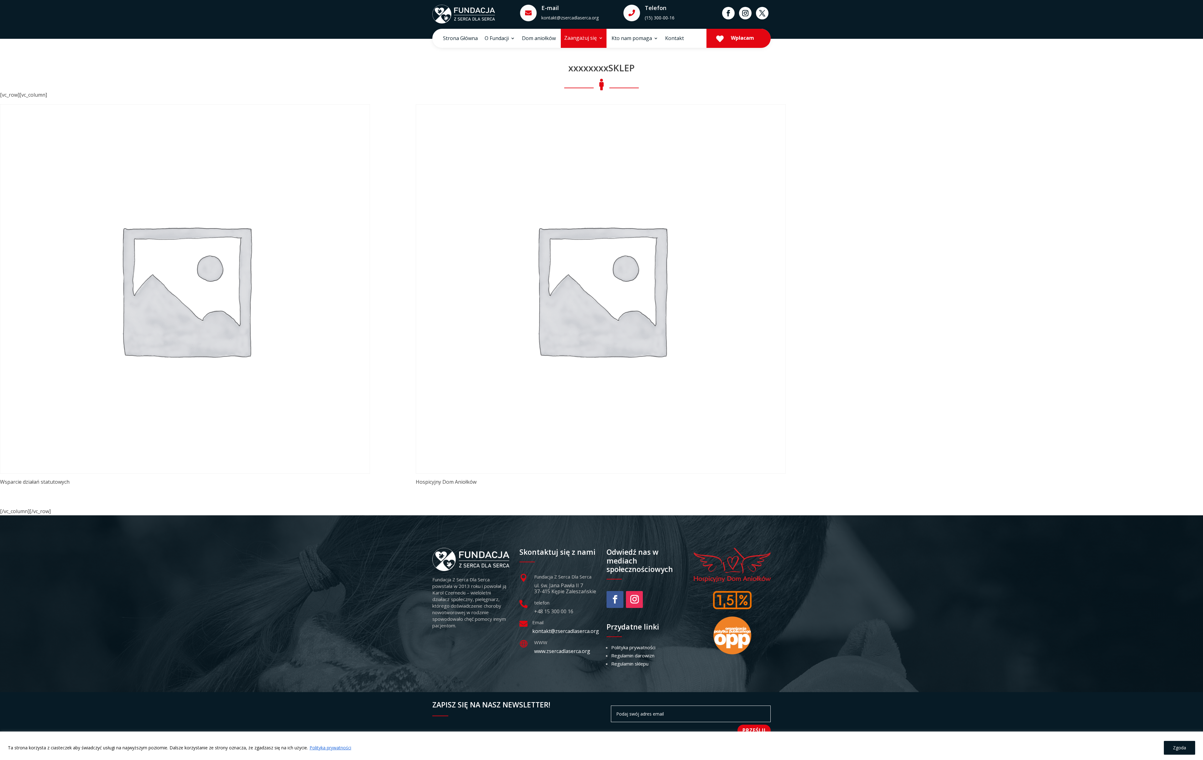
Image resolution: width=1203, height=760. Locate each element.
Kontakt (674, 39)
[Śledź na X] (762, 13)
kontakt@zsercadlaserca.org (570, 18)
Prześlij (754, 730)
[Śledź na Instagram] (745, 13)
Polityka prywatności (330, 748)
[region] (601, 746)
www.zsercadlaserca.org (562, 651)
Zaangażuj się (580, 38)
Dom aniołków (539, 39)
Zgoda (1179, 748)
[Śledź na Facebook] (728, 13)
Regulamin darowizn (632, 655)
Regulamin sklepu (629, 664)
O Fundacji (497, 39)
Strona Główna (460, 39)
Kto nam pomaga (632, 39)
